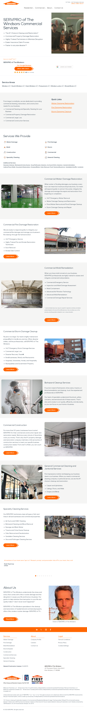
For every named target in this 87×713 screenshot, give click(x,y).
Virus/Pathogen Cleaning (38, 165)
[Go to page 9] (51, 576)
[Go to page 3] (40, 576)
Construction (7, 652)
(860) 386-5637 (77, 3)
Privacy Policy (62, 642)
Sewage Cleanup (8, 165)
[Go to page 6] (45, 576)
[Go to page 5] (44, 576)
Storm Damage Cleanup (61, 111)
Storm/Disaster (8, 649)
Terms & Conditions (64, 639)
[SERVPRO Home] (11, 3)
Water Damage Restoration (62, 103)
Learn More (51, 213)
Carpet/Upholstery (69, 165)
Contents (80, 167)
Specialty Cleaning (9, 658)
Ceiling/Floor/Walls (9, 167)
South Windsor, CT (18, 86)
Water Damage (8, 639)
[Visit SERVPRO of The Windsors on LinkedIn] (37, 629)
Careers (33, 642)
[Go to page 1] (36, 576)
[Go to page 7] (47, 576)
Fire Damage (7, 642)
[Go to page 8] (49, 576)
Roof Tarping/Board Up (57, 167)
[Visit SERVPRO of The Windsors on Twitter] (41, 629)
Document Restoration (23, 167)
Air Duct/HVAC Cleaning (54, 165)
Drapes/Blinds (35, 167)
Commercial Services (9, 655)
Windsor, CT (6, 86)
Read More (10, 619)
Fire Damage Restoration (61, 107)
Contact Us (58, 8)
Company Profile (36, 639)
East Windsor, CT (32, 86)
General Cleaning (8, 661)
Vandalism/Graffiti (71, 167)
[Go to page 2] (38, 576)
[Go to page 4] (42, 576)
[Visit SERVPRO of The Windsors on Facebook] (50, 630)
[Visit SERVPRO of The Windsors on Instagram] (46, 629)
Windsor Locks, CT (57, 86)
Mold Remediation (9, 646)
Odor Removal (44, 167)
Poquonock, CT (44, 86)
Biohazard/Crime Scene (22, 165)
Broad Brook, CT (70, 86)
